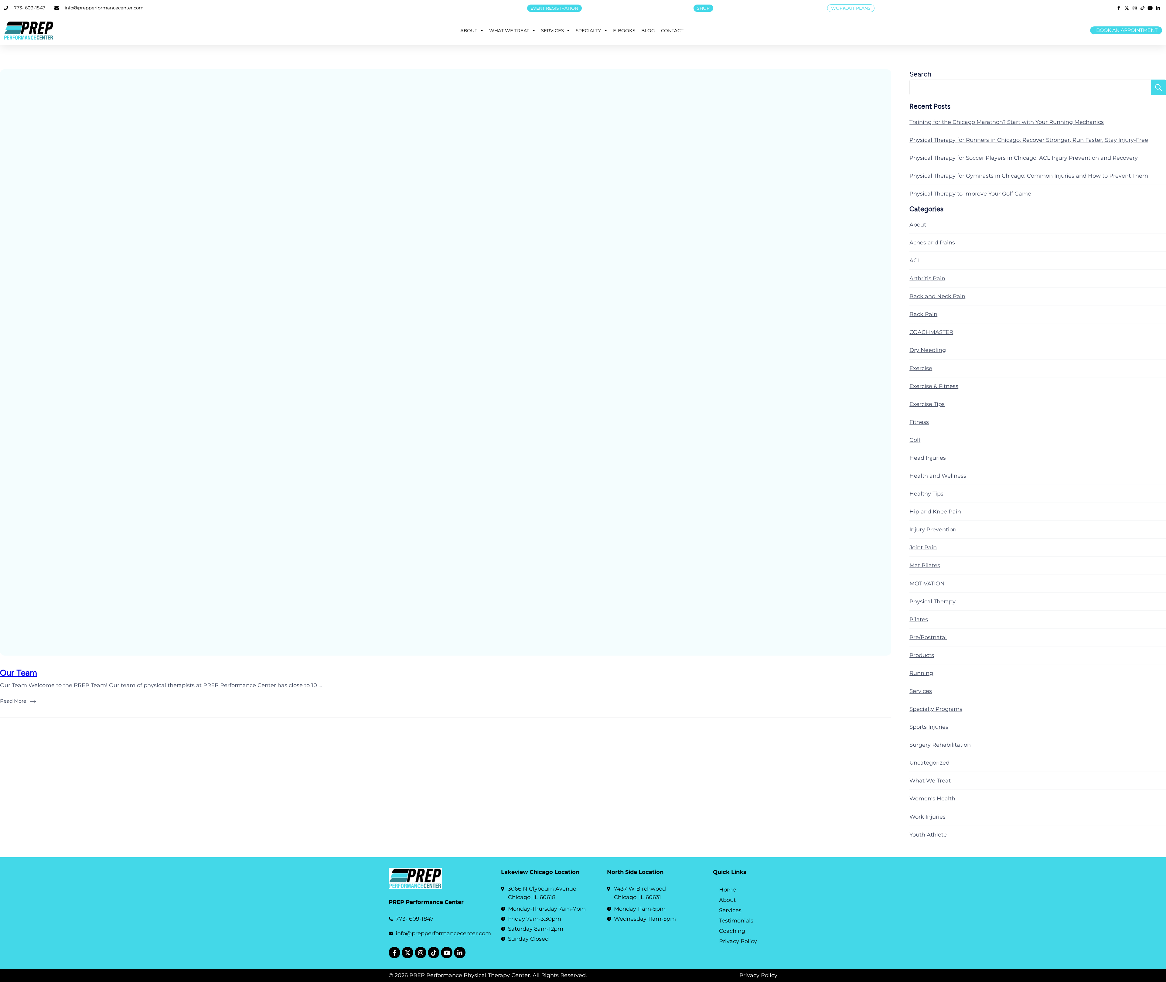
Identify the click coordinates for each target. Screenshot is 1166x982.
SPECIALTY (588, 30)
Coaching (732, 931)
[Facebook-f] (394, 952)
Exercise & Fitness (933, 386)
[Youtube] (446, 952)
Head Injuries (927, 458)
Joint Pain (923, 547)
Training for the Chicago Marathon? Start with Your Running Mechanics (1006, 122)
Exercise (920, 368)
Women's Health (932, 798)
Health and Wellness (937, 475)
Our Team (18, 672)
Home (727, 889)
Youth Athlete (928, 834)
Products (921, 655)
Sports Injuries (928, 727)
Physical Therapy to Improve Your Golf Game (970, 193)
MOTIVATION (927, 583)
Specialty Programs (935, 709)
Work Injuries (927, 816)
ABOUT (468, 30)
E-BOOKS (624, 30)
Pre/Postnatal (928, 637)
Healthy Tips (926, 493)
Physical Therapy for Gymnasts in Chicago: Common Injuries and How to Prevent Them (1028, 175)
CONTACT (672, 30)
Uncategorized (929, 762)
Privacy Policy (738, 941)
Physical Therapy (932, 601)
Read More (13, 701)
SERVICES (552, 30)
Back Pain (923, 314)
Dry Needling (927, 350)
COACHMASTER (931, 332)
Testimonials (736, 920)
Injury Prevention (932, 529)
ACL (915, 260)
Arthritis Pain (927, 278)
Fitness (919, 422)
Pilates (918, 619)
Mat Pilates (924, 565)
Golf (914, 440)
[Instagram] (420, 952)
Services (920, 691)
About (917, 224)
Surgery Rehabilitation (940, 745)
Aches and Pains (932, 242)
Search (920, 74)
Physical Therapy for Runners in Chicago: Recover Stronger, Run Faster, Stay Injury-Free (1028, 140)
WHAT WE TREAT (509, 30)
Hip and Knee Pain (935, 511)
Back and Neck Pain (937, 296)
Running (921, 673)
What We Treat (930, 780)
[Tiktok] (433, 952)
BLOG (648, 30)
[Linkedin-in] (459, 952)
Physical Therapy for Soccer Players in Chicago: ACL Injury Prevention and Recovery (1023, 158)
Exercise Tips (927, 404)
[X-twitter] (407, 952)
